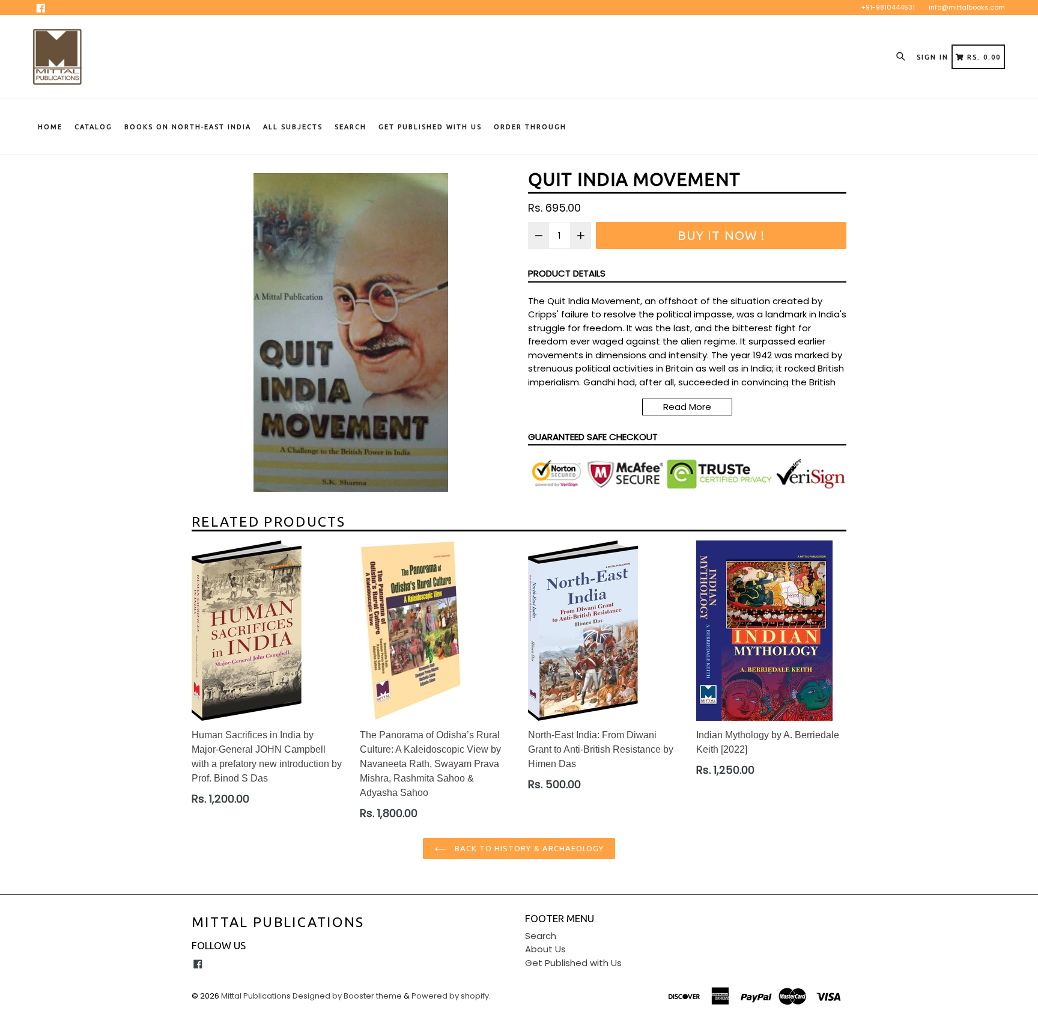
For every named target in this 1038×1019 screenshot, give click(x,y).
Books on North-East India (187, 126)
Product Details (567, 273)
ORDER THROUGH (530, 126)
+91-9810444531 (888, 7)
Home (50, 126)
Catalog (93, 126)
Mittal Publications (278, 921)
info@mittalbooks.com (967, 7)
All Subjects (293, 126)
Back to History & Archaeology (528, 848)
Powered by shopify (450, 996)
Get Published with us (430, 126)
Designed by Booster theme (347, 996)
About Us (545, 949)
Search (350, 126)
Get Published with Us (573, 962)
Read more (687, 406)
